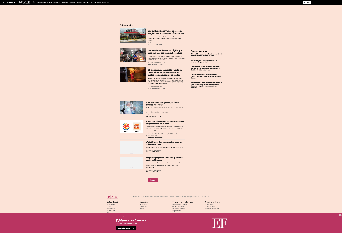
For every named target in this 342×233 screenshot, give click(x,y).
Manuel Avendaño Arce (154, 133)
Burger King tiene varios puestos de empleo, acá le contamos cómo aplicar (166, 32)
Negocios (40, 2)
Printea (142, 208)
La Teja (109, 206)
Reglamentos (176, 211)
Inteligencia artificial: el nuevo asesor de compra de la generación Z (204, 61)
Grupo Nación (111, 204)
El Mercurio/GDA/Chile (167, 133)
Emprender (72, 2)
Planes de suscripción (103, 2)
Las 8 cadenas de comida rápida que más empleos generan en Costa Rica (165, 51)
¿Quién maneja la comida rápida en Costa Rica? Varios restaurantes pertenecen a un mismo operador (165, 72)
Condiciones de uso (178, 206)
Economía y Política (54, 2)
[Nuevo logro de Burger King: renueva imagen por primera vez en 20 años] (131, 126)
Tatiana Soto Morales (156, 62)
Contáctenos (209, 204)
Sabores (109, 213)
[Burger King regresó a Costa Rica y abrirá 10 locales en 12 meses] (131, 163)
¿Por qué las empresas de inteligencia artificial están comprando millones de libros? (206, 54)
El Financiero (111, 208)
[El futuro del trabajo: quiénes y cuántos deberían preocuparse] (131, 107)
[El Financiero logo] (26, 2)
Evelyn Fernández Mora (154, 150)
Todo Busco (143, 204)
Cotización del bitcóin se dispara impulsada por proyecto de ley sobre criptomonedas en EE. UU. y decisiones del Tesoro (205, 68)
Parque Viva (143, 206)
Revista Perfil (111, 211)
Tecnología (79, 2)
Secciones (10, 2)
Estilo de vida (86, 2)
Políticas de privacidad (179, 204)
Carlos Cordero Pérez (154, 115)
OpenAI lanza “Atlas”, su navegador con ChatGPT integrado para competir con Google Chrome (206, 76)
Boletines (93, 2)
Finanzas (46, 2)
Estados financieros (178, 208)
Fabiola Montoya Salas (157, 43)
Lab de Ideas (64, 2)
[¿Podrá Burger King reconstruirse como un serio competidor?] (131, 147)
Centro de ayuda (210, 206)
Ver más (152, 180)
